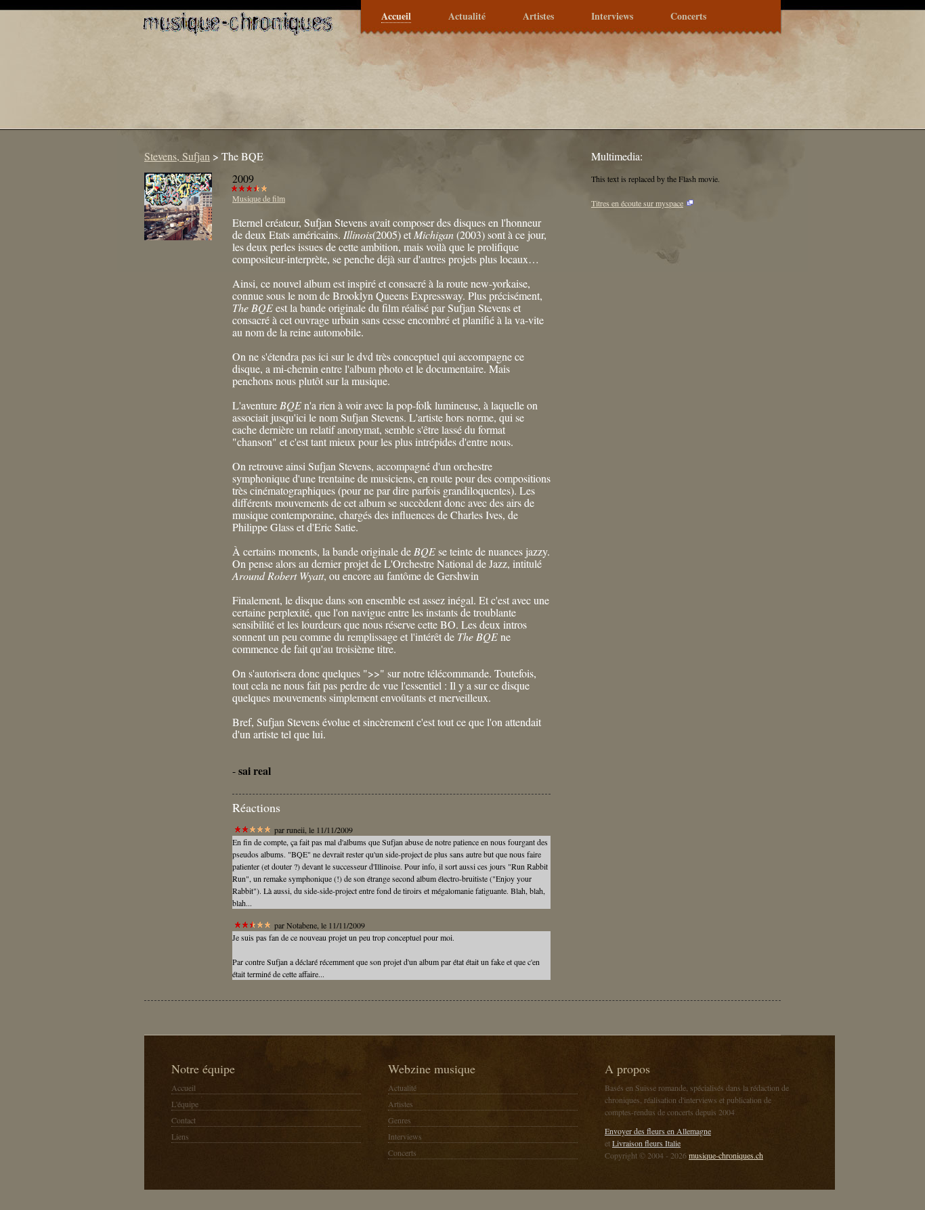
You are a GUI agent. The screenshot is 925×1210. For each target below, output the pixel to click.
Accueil (396, 16)
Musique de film (258, 198)
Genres (399, 1120)
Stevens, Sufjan (177, 156)
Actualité (467, 16)
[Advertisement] (383, 90)
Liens (180, 1136)
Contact (183, 1120)
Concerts (688, 16)
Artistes (538, 16)
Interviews (612, 16)
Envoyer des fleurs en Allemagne (658, 1130)
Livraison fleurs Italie (646, 1143)
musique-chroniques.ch (726, 1155)
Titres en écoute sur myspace (637, 203)
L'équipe (184, 1103)
